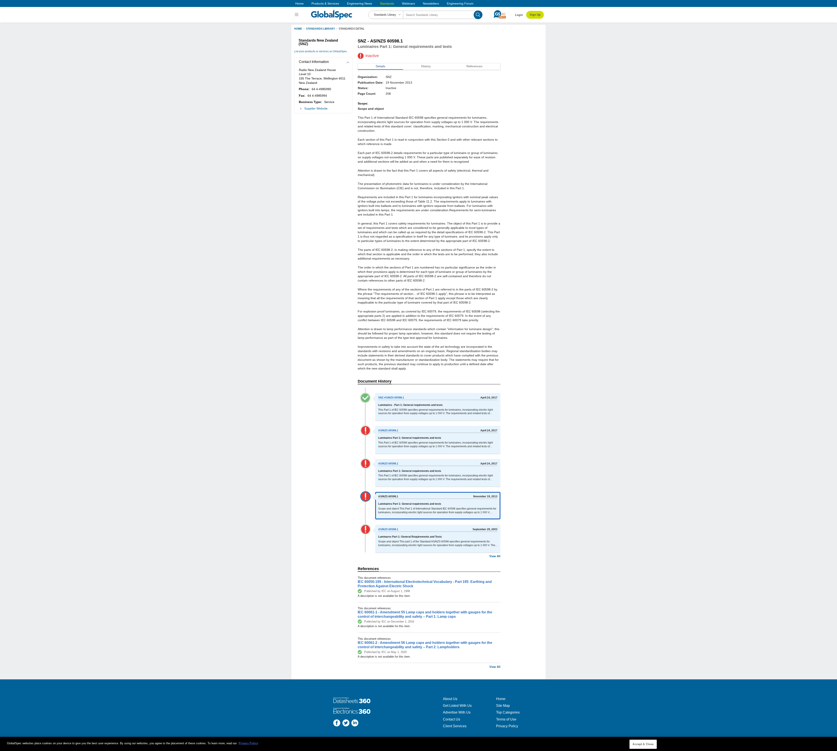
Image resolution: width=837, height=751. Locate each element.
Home (299, 3)
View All (494, 556)
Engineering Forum (460, 3)
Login (519, 15)
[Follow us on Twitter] (345, 723)
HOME (298, 28)
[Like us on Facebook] (336, 723)
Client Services (454, 726)
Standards (387, 3)
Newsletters (431, 3)
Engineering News (359, 3)
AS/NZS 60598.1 (388, 430)
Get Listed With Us (457, 705)
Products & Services (325, 3)
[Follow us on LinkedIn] (354, 723)
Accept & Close (643, 744)
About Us (450, 699)
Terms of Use (506, 719)
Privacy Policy (507, 726)
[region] (418, 744)
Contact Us (451, 719)
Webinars (408, 3)
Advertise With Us (457, 712)
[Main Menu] (297, 15)
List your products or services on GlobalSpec (320, 51)
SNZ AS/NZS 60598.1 (391, 397)
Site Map (503, 705)
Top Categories (508, 712)
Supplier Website (316, 108)
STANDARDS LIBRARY (320, 28)
